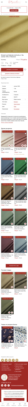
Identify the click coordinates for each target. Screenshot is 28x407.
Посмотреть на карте (13, 377)
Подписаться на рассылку (17, 385)
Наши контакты (19, 366)
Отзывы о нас (5, 366)
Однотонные (17, 104)
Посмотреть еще (14, 265)
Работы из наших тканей (21, 364)
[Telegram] (6, 360)
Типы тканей (18, 371)
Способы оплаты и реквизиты (19, 368)
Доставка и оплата (6, 369)
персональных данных (17, 393)
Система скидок (5, 368)
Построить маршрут (13, 379)
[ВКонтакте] (2, 360)
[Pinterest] (13, 360)
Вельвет (16, 101)
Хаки (15, 106)
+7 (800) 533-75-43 (6, 382)
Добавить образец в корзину (12, 73)
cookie (5, 393)
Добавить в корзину (12, 69)
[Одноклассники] (17, 360)
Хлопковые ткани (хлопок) (9, 14)
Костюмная (16, 109)
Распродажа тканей (6, 364)
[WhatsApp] (9, 360)
